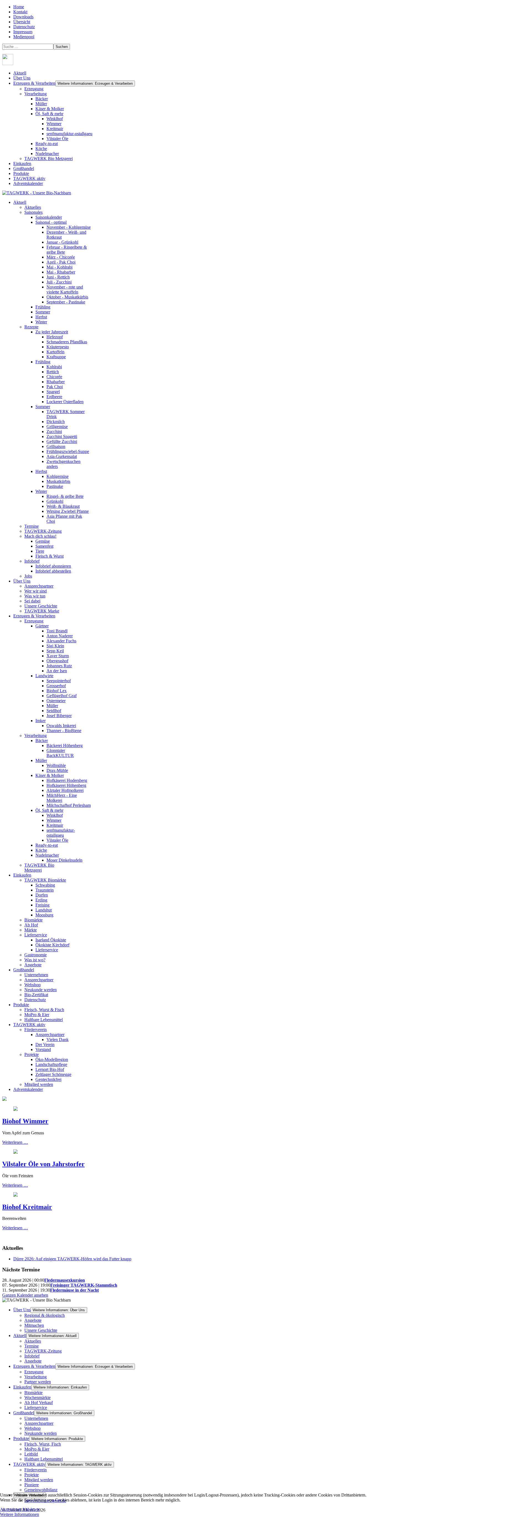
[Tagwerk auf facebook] (7, 63)
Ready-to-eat (46, 143)
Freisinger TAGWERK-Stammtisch (83, 1285)
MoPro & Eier (36, 1449)
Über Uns (21, 78)
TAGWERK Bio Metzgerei (48, 158)
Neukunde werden (40, 1433)
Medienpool (23, 36)
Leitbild (31, 1454)
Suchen (62, 47)
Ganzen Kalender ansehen (25, 1295)
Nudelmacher (47, 153)
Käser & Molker (49, 108)
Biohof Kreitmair (27, 1206)
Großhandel (23, 168)
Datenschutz (24, 26)
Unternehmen (36, 1418)
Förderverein (35, 1469)
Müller (41, 103)
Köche (41, 148)
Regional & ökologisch (44, 1315)
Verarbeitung (35, 93)
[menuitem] (19, 202)
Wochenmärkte (37, 1397)
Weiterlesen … (15, 1142)
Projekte (31, 1474)
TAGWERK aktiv (29, 178)
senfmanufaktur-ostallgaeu (69, 133)
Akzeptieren (10, 1509)
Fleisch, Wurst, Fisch (42, 1444)
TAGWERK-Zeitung (43, 1351)
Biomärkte (33, 1392)
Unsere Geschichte (40, 1330)
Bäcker (41, 98)
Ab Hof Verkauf (38, 1402)
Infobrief (32, 1356)
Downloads (23, 16)
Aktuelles (32, 1341)
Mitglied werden (38, 1479)
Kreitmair (54, 128)
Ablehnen (30, 1509)
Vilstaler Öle (57, 138)
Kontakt (20, 11)
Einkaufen (22, 163)
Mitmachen (34, 1325)
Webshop (32, 1428)
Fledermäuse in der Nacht (74, 1290)
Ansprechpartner (38, 1423)
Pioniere (31, 1484)
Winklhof (54, 118)
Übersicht (21, 21)
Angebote (32, 1320)
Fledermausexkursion (64, 1280)
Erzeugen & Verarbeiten (34, 83)
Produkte (21, 173)
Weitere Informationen (19, 1514)
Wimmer (53, 123)
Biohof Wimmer (25, 1121)
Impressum (22, 31)
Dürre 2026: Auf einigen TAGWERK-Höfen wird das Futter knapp (72, 1258)
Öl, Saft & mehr (49, 113)
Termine (31, 1346)
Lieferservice (35, 1407)
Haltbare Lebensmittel (43, 1459)
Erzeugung (33, 88)
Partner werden (37, 1381)
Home (18, 6)
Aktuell (19, 73)
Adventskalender (28, 183)
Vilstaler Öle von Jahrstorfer (43, 1164)
